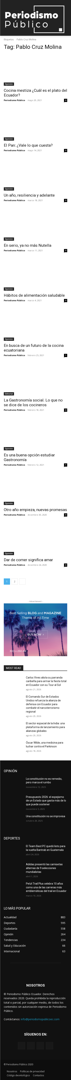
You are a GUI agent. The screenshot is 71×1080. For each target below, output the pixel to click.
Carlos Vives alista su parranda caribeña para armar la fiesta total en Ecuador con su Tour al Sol (46, 681)
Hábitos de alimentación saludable (34, 295)
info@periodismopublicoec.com (40, 1019)
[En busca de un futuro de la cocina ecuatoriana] (35, 325)
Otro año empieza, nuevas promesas (35, 509)
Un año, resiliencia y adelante (29, 195)
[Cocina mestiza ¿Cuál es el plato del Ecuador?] (35, 70)
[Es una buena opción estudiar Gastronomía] (35, 434)
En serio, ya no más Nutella (27, 245)
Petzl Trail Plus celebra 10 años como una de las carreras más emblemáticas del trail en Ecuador (46, 887)
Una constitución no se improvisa (45, 816)
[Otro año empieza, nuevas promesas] (35, 489)
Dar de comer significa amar (28, 560)
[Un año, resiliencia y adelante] (35, 175)
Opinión (9, 84)
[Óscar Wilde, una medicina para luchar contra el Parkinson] (13, 747)
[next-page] (22, 581)
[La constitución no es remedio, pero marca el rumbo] (13, 783)
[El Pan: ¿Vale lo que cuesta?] (35, 125)
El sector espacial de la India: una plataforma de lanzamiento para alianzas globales (45, 727)
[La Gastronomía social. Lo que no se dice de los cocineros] (35, 380)
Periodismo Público (14, 100)
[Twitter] (40, 1045)
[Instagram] (30, 1045)
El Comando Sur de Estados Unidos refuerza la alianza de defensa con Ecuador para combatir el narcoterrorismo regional (43, 704)
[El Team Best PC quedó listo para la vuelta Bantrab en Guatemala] (13, 851)
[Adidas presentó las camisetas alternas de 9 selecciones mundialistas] (13, 869)
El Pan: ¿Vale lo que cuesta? (28, 145)
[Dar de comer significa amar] (35, 539)
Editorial (9, 393)
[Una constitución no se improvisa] (13, 821)
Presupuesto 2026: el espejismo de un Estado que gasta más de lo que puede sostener (46, 800)
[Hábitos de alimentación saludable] (35, 275)
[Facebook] (21, 1045)
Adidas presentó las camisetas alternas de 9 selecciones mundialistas (44, 868)
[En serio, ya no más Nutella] (35, 225)
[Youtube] (49, 1045)
